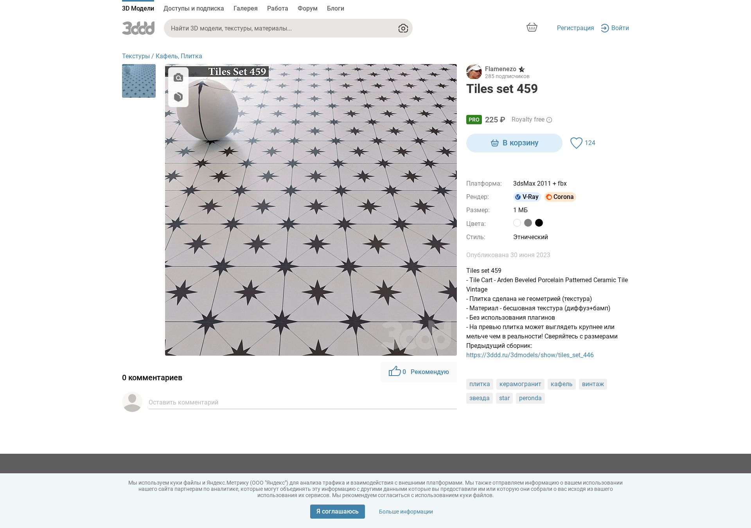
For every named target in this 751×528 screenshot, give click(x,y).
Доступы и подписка (193, 8)
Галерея (246, 8)
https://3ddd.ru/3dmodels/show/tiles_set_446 (530, 355)
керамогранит (520, 384)
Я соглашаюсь (337, 511)
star (504, 398)
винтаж (593, 384)
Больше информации (406, 511)
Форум (308, 8)
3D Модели (138, 8)
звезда (479, 398)
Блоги (335, 8)
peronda (530, 398)
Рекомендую (425, 372)
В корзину (521, 142)
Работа (277, 8)
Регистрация (575, 28)
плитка (479, 384)
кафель (562, 384)
